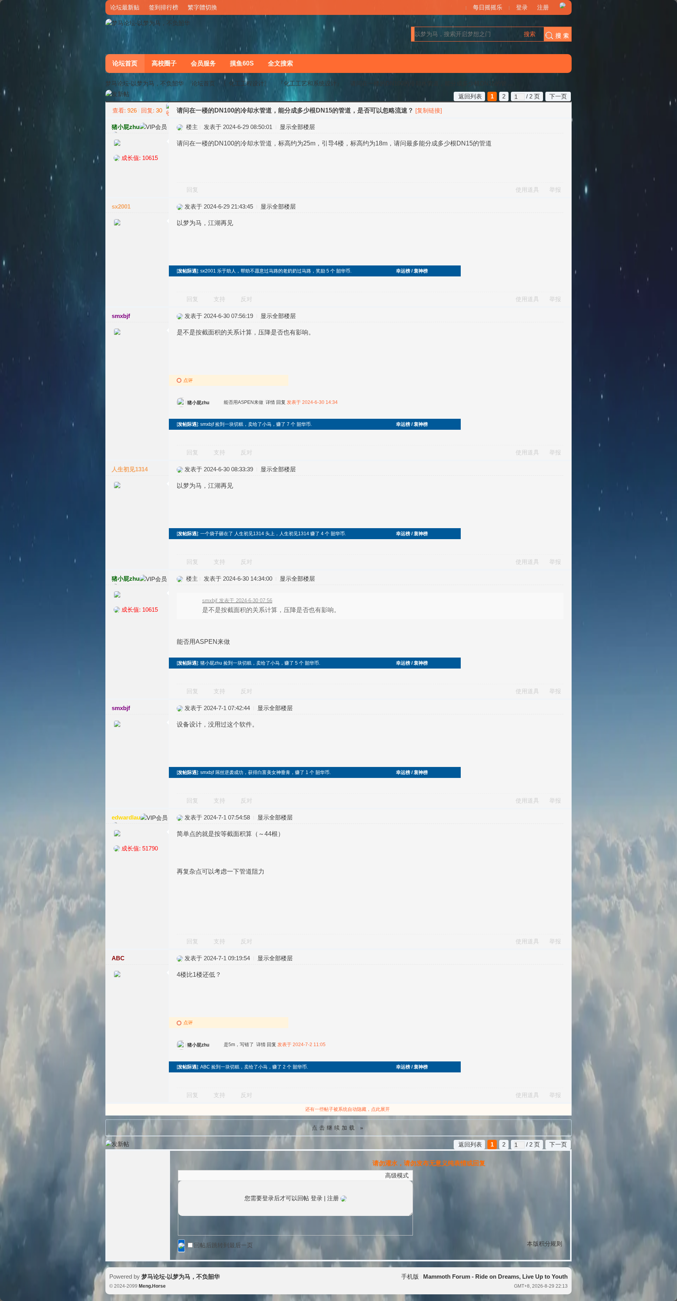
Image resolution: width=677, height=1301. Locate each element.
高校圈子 (164, 63)
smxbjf (121, 316)
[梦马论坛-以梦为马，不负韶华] (147, 23)
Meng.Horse (152, 1286)
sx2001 (121, 206)
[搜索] (555, 34)
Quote (221, 1175)
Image (202, 1175)
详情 (270, 402)
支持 (220, 299)
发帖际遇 (187, 271)
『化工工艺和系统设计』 (310, 83)
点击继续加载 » (338, 1128)
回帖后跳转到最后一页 (223, 1245)
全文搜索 (280, 63)
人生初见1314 (130, 469)
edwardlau (126, 817)
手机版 (410, 1276)
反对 (246, 299)
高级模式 (397, 1175)
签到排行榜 (163, 7)
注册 (543, 7)
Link (211, 1175)
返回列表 (470, 96)
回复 (192, 189)
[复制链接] (428, 110)
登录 (522, 7)
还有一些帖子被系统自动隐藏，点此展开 (347, 1109)
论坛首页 (125, 63)
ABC (118, 958)
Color (192, 1175)
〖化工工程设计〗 (246, 83)
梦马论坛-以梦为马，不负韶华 (144, 83)
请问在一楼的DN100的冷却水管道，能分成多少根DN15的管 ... (431, 83)
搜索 (530, 34)
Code (231, 1175)
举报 (555, 189)
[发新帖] (117, 94)
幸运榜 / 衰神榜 (412, 271)
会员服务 (203, 63)
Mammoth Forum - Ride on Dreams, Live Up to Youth (495, 1276)
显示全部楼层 (297, 127)
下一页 (558, 96)
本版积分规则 (544, 1243)
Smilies (241, 1175)
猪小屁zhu (125, 127)
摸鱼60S (242, 63)
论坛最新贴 (124, 7)
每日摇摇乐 (487, 7)
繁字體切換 (202, 7)
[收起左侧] (167, 109)
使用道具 (527, 189)
